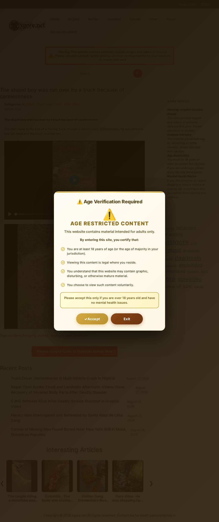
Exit (127, 319)
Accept (93, 319)
